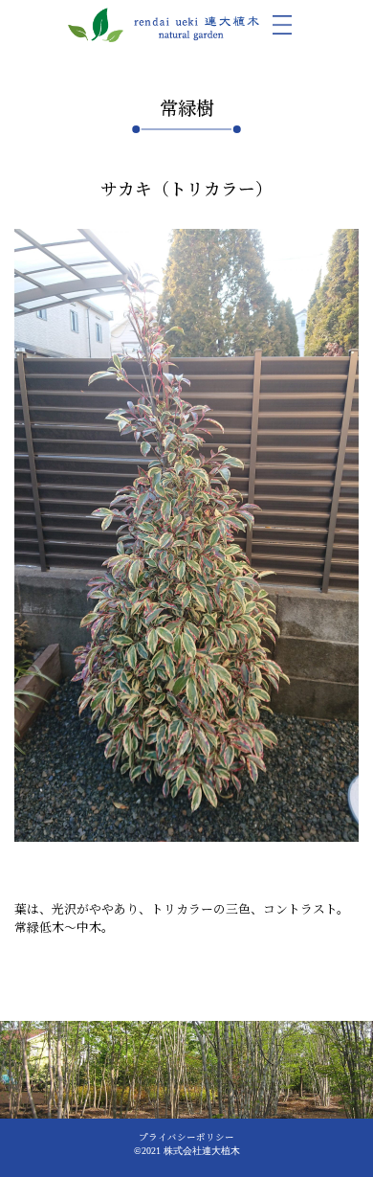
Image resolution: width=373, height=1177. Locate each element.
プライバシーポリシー (186, 1136)
